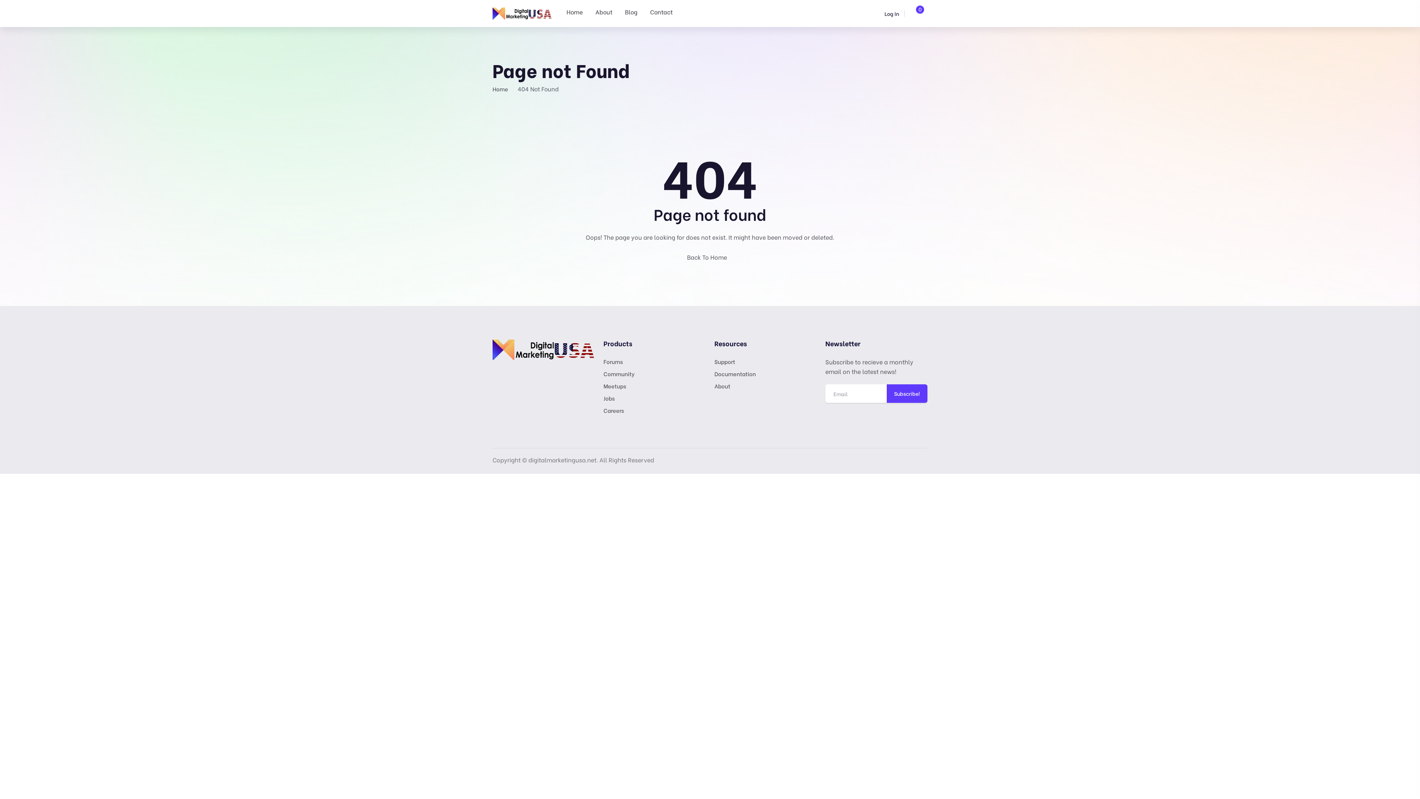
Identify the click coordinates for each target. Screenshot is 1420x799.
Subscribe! (907, 393)
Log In (891, 13)
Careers (614, 410)
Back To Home (707, 257)
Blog (631, 11)
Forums (613, 361)
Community (619, 374)
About (603, 11)
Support (724, 361)
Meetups (615, 386)
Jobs (609, 398)
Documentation (735, 374)
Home (575, 11)
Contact (661, 11)
